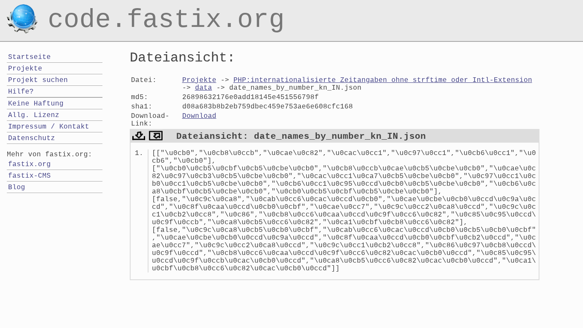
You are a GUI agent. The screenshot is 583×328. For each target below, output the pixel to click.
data (203, 88)
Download (199, 116)
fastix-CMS (29, 176)
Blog (16, 187)
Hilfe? (21, 92)
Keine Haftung (36, 104)
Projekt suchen (38, 80)
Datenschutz (31, 138)
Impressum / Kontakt (48, 127)
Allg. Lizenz (33, 115)
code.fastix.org (166, 10)
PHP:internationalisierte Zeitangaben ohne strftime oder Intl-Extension (382, 80)
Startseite (29, 57)
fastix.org (29, 164)
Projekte (199, 80)
